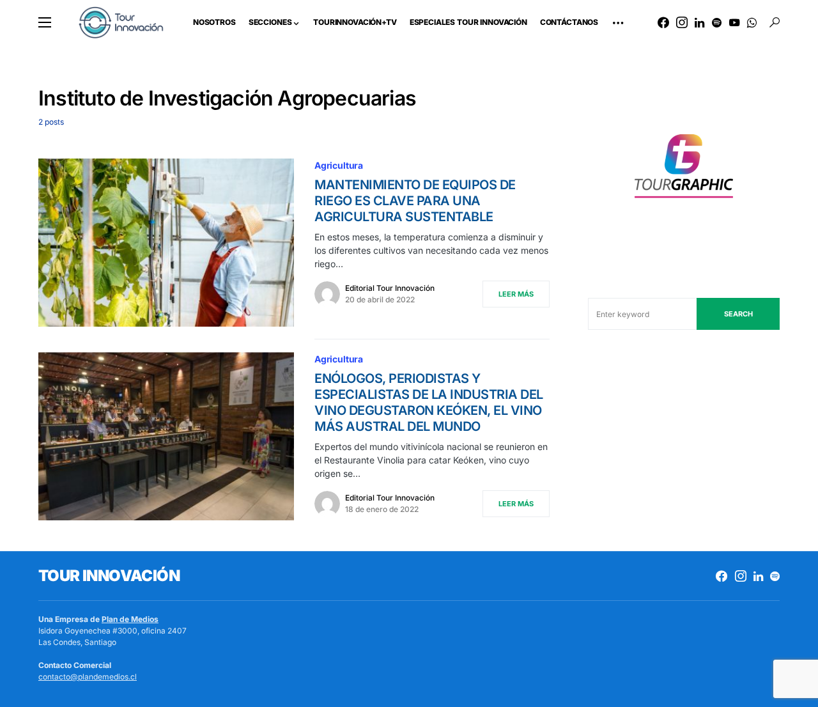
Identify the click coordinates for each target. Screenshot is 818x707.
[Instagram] (682, 22)
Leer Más (516, 294)
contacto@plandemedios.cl (87, 676)
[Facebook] (663, 22)
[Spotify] (717, 22)
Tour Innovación (109, 575)
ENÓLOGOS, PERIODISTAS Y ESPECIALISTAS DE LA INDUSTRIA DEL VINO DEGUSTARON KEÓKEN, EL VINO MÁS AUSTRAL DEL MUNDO (428, 402)
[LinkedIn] (699, 22)
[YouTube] (734, 22)
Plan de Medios (130, 619)
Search (738, 313)
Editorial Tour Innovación (390, 288)
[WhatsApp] (752, 22)
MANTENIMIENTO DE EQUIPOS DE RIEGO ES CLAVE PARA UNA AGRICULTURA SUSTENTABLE (415, 200)
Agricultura (338, 165)
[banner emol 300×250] (684, 169)
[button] (44, 22)
